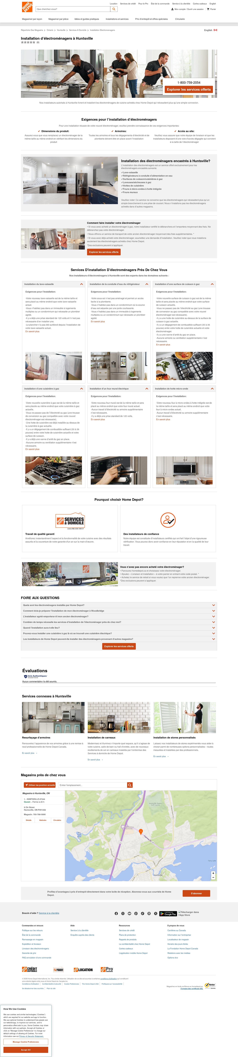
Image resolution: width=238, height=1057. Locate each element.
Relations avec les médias (178, 953)
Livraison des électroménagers (35, 948)
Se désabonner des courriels (33, 988)
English (213, 3)
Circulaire (57, 820)
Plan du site (51, 988)
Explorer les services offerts (189, 89)
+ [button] (213, 873)
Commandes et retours (32, 925)
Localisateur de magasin (178, 939)
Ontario (50, 30)
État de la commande (160, 3)
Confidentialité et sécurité (51, 984)
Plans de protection (127, 934)
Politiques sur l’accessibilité (112, 984)
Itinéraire (42, 820)
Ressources (124, 925)
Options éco (172, 957)
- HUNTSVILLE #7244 (34, 799)
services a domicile (77, 30)
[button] (114, 9)
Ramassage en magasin (32, 939)
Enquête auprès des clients (82, 934)
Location (113, 3)
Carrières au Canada (176, 930)
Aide (72, 925)
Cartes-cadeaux (200, 3)
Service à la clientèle (181, 3)
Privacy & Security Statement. (31, 1036)
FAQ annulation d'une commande (36, 957)
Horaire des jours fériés (177, 944)
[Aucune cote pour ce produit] (29, 42)
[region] (26, 1031)
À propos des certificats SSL (192, 989)
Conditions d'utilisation (30, 984)
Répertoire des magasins (32, 30)
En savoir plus (32, 331)
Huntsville (61, 30)
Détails (28, 820)
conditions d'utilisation (108, 978)
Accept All (26, 1049)
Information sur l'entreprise (179, 934)
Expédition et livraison (31, 944)
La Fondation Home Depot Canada (182, 948)
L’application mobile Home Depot (133, 953)
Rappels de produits (127, 939)
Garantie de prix (29, 953)
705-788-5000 (39, 814)
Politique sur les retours (32, 930)
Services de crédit (128, 3)
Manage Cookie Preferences (26, 1041)
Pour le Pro (143, 3)
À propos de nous (175, 925)
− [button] (213, 877)
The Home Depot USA (90, 984)
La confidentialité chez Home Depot (134, 944)
